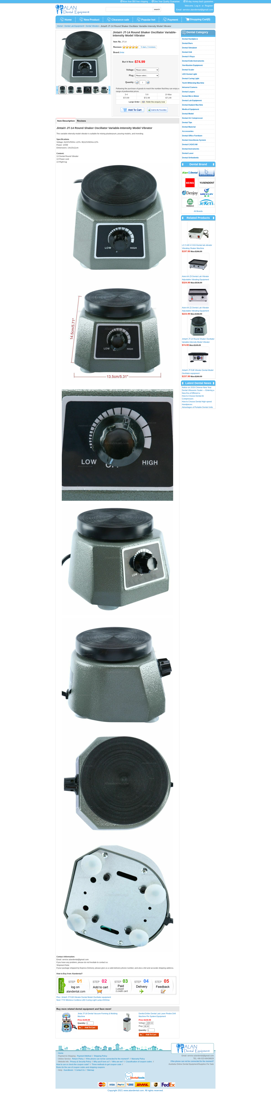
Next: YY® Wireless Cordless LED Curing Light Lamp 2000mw (83, 1000)
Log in (197, 5)
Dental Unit (187, 52)
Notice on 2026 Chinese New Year (196, 387)
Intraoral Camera (189, 87)
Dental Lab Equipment (74, 26)
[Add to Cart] (132, 109)
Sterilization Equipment (192, 65)
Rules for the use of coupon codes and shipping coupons (80, 1067)
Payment (172, 19)
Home (68, 19)
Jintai (122, 52)
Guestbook (68, 1070)
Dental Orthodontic (190, 158)
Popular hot (148, 19)
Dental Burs (187, 43)
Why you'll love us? (101, 1062)
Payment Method (84, 1056)
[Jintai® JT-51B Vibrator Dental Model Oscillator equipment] (198, 357)
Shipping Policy (100, 1056)
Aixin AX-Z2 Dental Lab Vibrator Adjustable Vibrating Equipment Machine (195, 311)
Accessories (188, 131)
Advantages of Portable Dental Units (197, 407)
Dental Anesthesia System (194, 140)
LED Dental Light (189, 74)
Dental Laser (188, 153)
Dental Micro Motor (190, 96)
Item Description (66, 121)
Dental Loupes (188, 92)
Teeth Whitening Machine (193, 83)
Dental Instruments (190, 149)
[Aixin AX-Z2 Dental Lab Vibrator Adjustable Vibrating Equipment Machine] (198, 295)
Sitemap (90, 1070)
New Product (91, 19)
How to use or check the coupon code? (72, 1064)
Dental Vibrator (92, 26)
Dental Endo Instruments (193, 61)
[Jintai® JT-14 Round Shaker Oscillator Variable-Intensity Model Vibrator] (83, 57)
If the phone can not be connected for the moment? (107, 1059)
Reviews (81, 121)
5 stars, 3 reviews (148, 47)
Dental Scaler (188, 70)
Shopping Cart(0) (200, 19)
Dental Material (189, 127)
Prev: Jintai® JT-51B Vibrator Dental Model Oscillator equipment (83, 997)
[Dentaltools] (135, 1079)
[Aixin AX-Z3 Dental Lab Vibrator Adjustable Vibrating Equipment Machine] (198, 264)
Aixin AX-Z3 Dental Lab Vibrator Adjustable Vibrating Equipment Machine (195, 279)
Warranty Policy (138, 1059)
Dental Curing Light (190, 78)
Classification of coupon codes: (139, 1062)
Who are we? (117, 1062)
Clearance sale (120, 19)
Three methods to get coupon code (106, 1064)
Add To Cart (90, 1027)
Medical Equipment (190, 109)
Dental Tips (187, 122)
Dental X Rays (188, 56)
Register (209, 5)
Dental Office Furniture (192, 136)
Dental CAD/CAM (189, 144)
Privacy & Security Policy (80, 1062)
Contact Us (80, 1070)
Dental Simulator (189, 48)
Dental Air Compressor (192, 118)
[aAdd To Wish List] (159, 109)
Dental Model (188, 114)
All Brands (198, 211)
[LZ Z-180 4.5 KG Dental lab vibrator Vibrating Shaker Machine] (198, 232)
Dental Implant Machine (192, 105)
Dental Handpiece (190, 39)
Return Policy (78, 1059)
